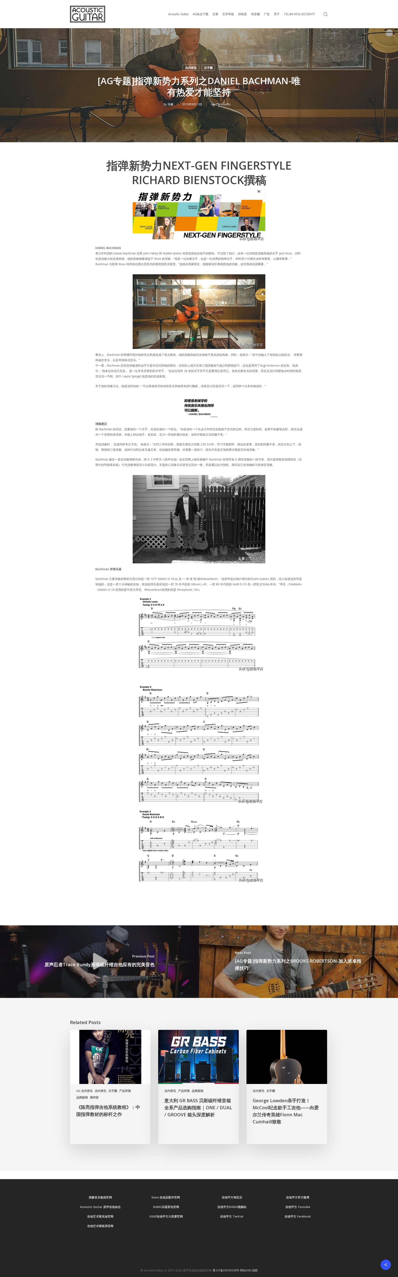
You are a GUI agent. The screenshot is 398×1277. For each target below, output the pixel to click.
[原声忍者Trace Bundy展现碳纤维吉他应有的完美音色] (99, 961)
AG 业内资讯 (84, 1091)
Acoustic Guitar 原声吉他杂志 (100, 1207)
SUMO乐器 (160, 1207)
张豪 (171, 104)
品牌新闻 (82, 1097)
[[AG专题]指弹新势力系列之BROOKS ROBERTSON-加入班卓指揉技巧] (298, 961)
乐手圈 (208, 68)
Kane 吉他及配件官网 (166, 1197)
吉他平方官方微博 (297, 1197)
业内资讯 (191, 68)
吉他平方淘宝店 (232, 1197)
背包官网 (173, 1207)
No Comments (221, 104)
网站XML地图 (249, 1270)
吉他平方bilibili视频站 (231, 1207)
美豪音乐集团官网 (100, 1197)
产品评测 (125, 1091)
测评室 (94, 1097)
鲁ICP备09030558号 (226, 1270)
